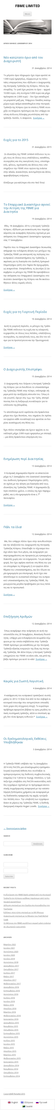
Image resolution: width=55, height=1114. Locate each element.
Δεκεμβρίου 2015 (11, 1022)
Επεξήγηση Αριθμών (18, 617)
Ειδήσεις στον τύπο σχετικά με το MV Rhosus (24, 912)
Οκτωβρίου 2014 (11, 1072)
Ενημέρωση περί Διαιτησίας (23, 459)
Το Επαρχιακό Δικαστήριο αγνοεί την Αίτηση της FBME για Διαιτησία (27, 208)
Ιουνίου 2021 (9, 948)
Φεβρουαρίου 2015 (12, 1058)
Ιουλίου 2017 (9, 973)
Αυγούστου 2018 (11, 962)
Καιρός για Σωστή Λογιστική (23, 681)
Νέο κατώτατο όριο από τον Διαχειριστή (23, 59)
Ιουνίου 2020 (9, 955)
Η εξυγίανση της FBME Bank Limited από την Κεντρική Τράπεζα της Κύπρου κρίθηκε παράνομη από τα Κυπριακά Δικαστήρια (27, 898)
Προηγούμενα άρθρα (15, 828)
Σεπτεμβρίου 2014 (12, 1076)
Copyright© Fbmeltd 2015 (14, 1094)
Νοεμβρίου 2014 (11, 1069)
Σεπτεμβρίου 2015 (12, 1033)
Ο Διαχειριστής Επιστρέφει (23, 369)
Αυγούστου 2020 (11, 951)
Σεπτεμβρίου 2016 (12, 990)
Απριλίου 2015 (10, 1051)
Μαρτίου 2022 (10, 944)
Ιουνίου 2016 (9, 1001)
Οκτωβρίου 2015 (11, 1029)
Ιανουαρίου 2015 (11, 1061)
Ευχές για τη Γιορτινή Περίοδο (25, 312)
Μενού (27, 14)
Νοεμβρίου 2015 (11, 1026)
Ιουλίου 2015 (9, 1040)
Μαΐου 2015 (9, 1047)
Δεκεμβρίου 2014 (11, 1065)
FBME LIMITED (27, 6)
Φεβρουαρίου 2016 (12, 1015)
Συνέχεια (38, 117)
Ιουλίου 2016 (9, 997)
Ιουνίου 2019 (9, 958)
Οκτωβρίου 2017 (11, 969)
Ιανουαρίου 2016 (11, 1019)
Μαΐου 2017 (9, 976)
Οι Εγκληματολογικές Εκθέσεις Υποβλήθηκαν (25, 740)
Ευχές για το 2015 (16, 140)
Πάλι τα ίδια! (13, 527)
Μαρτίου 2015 (10, 1054)
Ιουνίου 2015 (9, 1044)
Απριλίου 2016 (10, 1008)
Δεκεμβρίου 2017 (11, 965)
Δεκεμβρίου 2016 (11, 987)
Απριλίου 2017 (10, 980)
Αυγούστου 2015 (11, 1037)
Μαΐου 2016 (9, 1005)
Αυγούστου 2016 (11, 994)
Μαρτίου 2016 (10, 1012)
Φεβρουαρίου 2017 (12, 983)
